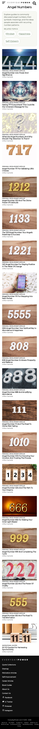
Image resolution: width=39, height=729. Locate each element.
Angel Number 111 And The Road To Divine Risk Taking (16, 425)
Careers (26, 722)
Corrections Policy (15, 724)
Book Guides (7, 685)
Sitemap (5, 669)
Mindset (10, 34)
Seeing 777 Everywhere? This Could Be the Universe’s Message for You (18, 106)
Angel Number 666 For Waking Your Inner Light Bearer (17, 521)
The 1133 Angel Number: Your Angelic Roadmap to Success (17, 233)
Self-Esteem (12, 41)
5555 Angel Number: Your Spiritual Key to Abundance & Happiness (19, 329)
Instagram (8, 710)
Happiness (24, 34)
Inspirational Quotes (9, 645)
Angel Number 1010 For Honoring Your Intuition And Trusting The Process (18, 457)
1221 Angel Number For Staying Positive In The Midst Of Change (18, 265)
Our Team (11, 722)
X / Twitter (8, 702)
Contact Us (6, 693)
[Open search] (34, 2)
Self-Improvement (9, 677)
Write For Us (33, 722)
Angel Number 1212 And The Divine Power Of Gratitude (16, 202)
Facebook (8, 698)
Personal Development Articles (13, 71)
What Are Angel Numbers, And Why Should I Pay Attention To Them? (17, 138)
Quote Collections (9, 665)
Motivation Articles (9, 673)
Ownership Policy (28, 724)
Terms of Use (5, 724)
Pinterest (8, 706)
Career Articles (7, 681)
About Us (5, 689)
